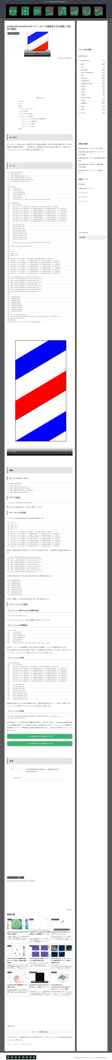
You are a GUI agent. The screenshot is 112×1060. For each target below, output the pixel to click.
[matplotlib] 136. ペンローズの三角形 (90, 148)
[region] (40, 247)
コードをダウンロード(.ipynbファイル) (40, 743)
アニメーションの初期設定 (29, 121)
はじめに (21, 101)
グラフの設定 (24, 111)
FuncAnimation (12, 880)
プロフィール (83, 201)
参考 (20, 129)
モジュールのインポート (27, 108)
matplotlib (20, 880)
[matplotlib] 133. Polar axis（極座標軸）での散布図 (91, 165)
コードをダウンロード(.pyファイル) (40, 736)
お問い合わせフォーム (86, 188)
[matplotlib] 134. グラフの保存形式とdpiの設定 (92, 159)
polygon (27, 880)
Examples (82, 184)
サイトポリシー (84, 193)
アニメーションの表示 (28, 126)
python (22, 877)
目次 (37, 97)
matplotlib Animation (13, 877)
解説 (20, 106)
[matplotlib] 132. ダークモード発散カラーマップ (91, 172)
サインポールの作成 (26, 113)
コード (21, 103)
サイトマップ (83, 197)
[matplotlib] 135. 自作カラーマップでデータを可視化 (91, 153)
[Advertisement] (23, 71)
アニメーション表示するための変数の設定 (34, 118)
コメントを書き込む (39, 1032)
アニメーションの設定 (27, 116)
